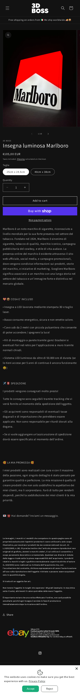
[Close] (77, 668)
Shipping (21, 159)
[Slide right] (48, 134)
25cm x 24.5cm (16, 172)
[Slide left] (32, 134)
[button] (7, 8)
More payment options (40, 220)
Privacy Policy (37, 681)
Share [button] (10, 614)
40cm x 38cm (43, 172)
